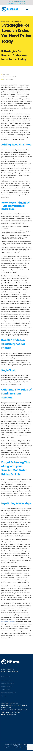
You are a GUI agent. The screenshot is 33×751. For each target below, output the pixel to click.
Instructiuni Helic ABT (7, 686)
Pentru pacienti (5, 676)
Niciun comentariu (8, 79)
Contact (3, 696)
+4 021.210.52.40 (14, 712)
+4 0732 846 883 (12, 710)
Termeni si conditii (6, 689)
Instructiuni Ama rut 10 (7, 683)
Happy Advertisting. (24, 747)
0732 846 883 (22, 3)
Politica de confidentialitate (8, 692)
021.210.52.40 (14, 3)
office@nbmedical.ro (19, 1)
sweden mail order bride (8, 622)
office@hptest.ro (11, 714)
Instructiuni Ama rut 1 (7, 680)
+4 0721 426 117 (22, 710)
